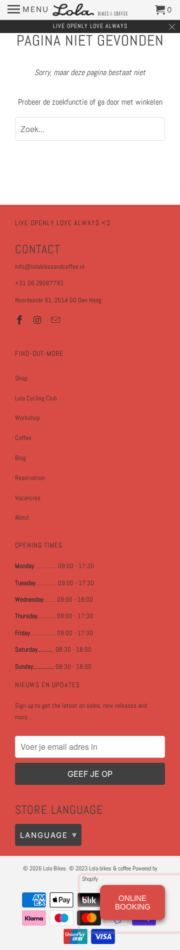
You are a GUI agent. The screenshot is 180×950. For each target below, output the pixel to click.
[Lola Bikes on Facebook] (20, 320)
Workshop (27, 417)
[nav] (28, 10)
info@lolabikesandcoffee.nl (49, 266)
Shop (21, 378)
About (22, 517)
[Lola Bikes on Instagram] (38, 320)
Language (49, 834)
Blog (20, 457)
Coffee (23, 437)
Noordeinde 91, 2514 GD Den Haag (58, 300)
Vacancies (27, 498)
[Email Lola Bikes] (56, 320)
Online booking (132, 902)
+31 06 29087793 (39, 283)
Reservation (30, 477)
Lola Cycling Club (36, 398)
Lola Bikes (54, 868)
